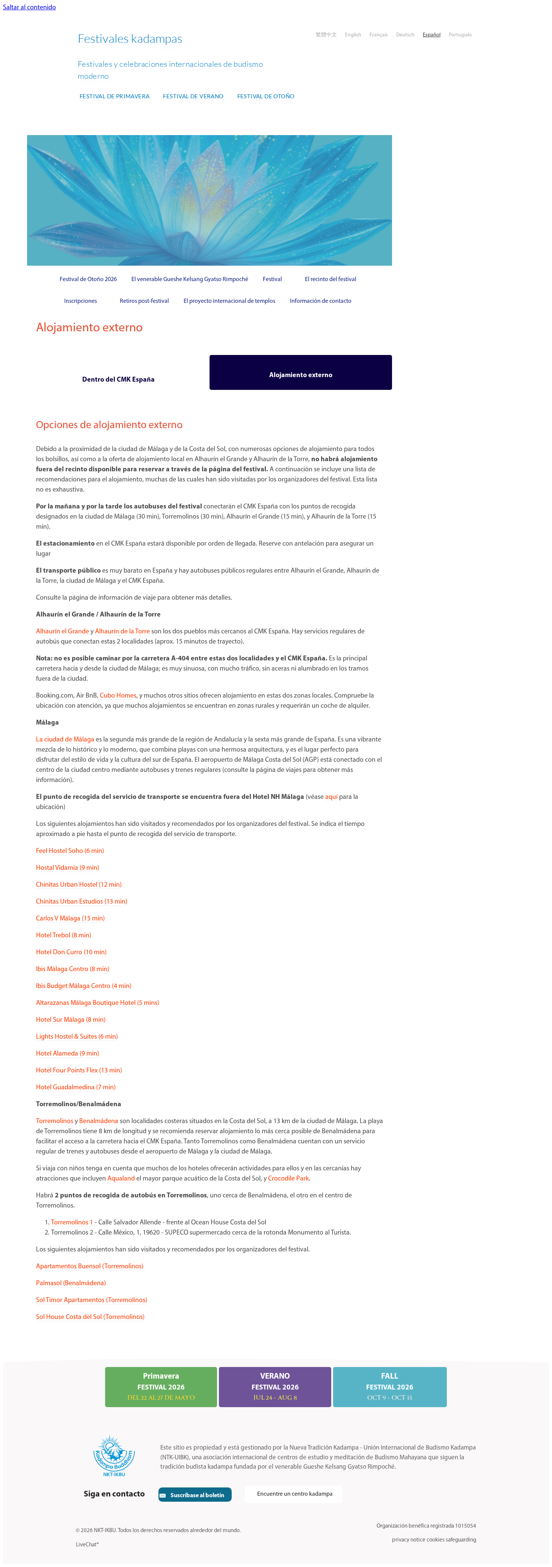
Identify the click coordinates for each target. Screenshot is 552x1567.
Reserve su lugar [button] (344, 200)
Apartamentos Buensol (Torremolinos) (89, 1266)
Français (379, 35)
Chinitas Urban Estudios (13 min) (81, 902)
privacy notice (408, 1540)
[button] (195, 1494)
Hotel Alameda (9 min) (67, 1054)
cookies (436, 1540)
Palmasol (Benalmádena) (71, 1283)
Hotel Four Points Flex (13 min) (79, 1071)
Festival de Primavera (114, 96)
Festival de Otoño (266, 96)
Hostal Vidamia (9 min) (67, 868)
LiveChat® (87, 1545)
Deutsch (405, 35)
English (353, 35)
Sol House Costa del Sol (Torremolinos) (90, 1317)
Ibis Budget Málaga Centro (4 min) (83, 986)
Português (460, 35)
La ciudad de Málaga (65, 740)
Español (431, 35)
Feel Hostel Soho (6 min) (70, 851)
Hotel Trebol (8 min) (63, 935)
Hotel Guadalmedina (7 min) (76, 1087)
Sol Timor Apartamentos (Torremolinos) (91, 1300)
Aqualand (121, 1179)
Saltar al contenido (29, 8)
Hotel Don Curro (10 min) (71, 952)
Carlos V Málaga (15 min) (70, 919)
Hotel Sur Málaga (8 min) (71, 1020)
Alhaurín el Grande (62, 632)
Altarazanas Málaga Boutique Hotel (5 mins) (97, 1003)
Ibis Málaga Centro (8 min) (72, 969)
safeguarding (461, 1540)
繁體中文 (326, 35)
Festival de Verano (193, 96)
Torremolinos (54, 1121)
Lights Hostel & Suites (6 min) (77, 1037)
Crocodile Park (288, 1179)
